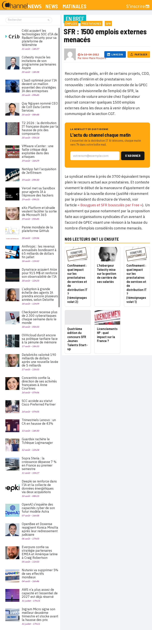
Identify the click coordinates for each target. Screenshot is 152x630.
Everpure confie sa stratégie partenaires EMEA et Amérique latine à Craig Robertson (40, 552)
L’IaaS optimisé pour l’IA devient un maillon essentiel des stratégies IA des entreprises (39, 85)
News (51, 6)
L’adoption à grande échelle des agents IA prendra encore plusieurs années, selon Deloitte (40, 294)
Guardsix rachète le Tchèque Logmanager (37, 441)
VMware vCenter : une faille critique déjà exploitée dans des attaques (37, 151)
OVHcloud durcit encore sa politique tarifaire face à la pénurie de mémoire (40, 338)
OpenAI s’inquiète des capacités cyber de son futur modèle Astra (38, 507)
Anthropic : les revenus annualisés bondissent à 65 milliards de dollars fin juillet (39, 251)
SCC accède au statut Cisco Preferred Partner (39, 402)
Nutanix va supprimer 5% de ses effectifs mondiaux (40, 573)
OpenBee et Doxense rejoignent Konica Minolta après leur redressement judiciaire (40, 529)
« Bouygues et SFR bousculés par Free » (110, 205)
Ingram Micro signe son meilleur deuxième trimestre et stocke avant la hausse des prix (40, 614)
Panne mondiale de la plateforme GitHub (37, 229)
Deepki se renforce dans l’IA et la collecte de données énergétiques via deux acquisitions (39, 486)
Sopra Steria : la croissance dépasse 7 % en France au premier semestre (39, 463)
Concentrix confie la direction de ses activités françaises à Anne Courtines (39, 383)
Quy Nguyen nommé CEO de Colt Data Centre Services (40, 106)
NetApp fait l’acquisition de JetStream (39, 171)
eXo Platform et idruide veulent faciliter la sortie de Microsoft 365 (39, 211)
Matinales (74, 6)
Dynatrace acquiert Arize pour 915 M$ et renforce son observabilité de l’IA (39, 273)
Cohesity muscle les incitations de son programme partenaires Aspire (39, 62)
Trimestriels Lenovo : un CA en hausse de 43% (39, 421)
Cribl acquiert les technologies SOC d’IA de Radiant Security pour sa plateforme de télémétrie (40, 38)
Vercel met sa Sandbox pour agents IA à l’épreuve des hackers (38, 191)
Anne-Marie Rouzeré (94, 58)
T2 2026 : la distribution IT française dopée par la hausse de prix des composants (40, 128)
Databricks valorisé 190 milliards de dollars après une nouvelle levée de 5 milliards (40, 360)
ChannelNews (21, 5)
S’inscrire (135, 6)
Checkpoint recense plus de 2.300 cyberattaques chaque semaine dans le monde (39, 317)
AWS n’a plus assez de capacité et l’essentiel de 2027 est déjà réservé (40, 593)
